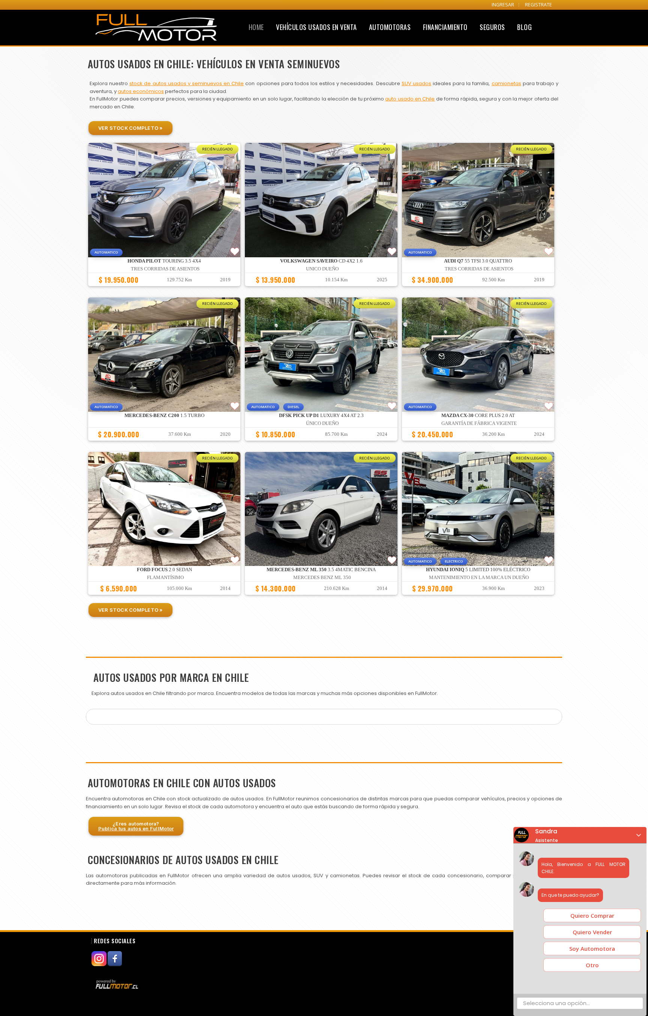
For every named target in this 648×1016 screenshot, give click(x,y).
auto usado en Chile (410, 98)
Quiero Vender (592, 932)
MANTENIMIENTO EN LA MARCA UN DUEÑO (479, 577)
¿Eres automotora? (136, 826)
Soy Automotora (592, 948)
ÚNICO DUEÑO (322, 423)
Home (256, 27)
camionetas (506, 83)
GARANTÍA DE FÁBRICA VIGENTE (479, 423)
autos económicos (141, 91)
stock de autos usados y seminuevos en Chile (186, 83)
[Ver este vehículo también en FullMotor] (118, 984)
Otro (592, 965)
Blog (524, 27)
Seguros (492, 27)
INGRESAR (503, 5)
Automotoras (390, 27)
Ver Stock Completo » (130, 128)
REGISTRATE (538, 5)
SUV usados (416, 83)
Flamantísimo (165, 577)
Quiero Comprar (592, 915)
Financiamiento (445, 27)
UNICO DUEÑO (322, 269)
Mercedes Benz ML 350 (322, 577)
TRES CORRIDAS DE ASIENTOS (165, 269)
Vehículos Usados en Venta (316, 27)
